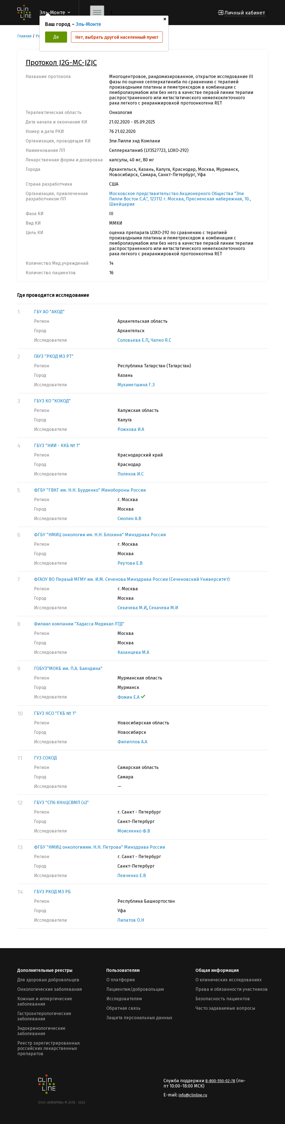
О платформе (120, 979)
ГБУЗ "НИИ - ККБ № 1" (57, 445)
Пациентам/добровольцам (135, 989)
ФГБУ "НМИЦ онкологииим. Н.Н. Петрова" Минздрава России (99, 847)
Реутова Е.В (129, 563)
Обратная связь (123, 1008)
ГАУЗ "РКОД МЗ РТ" (53, 356)
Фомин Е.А (128, 697)
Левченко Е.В (131, 875)
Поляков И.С (130, 474)
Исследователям (124, 998)
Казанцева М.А (133, 652)
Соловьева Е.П (132, 340)
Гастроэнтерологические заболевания (44, 1016)
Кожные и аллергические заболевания (44, 1001)
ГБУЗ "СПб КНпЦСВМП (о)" (61, 802)
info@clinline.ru (193, 1095)
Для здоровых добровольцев (48, 979)
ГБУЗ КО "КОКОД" (52, 401)
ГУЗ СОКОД (45, 758)
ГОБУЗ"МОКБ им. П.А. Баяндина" (68, 668)
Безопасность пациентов (222, 998)
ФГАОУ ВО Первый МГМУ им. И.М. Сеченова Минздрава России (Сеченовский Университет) (132, 579)
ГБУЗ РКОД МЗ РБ (52, 891)
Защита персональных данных (139, 1017)
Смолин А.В (129, 518)
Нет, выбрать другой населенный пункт (116, 37)
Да (56, 37)
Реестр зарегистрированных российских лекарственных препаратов (48, 1048)
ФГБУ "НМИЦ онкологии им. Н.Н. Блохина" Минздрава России (100, 534)
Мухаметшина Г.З (136, 384)
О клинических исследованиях (228, 979)
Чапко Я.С (161, 340)
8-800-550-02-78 (220, 1081)
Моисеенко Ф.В (133, 831)
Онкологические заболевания (49, 989)
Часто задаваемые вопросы (225, 1008)
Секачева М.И (132, 607)
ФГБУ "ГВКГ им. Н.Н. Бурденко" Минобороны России (90, 490)
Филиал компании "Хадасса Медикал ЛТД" (79, 624)
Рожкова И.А (130, 429)
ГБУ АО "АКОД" (49, 311)
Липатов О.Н (130, 920)
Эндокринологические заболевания (41, 1031)
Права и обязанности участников (231, 989)
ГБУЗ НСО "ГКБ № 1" (55, 713)
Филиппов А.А (132, 741)
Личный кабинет (245, 13)
